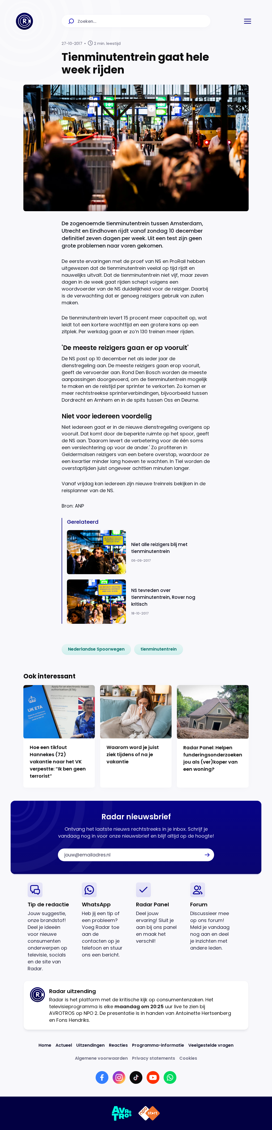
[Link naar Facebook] (102, 1077)
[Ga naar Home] (24, 21)
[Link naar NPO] (149, 1113)
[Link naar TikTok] (136, 1077)
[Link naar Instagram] (119, 1077)
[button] (247, 21)
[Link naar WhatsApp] (170, 1077)
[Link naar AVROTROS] (122, 1113)
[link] (96, 649)
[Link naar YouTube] (153, 1077)
